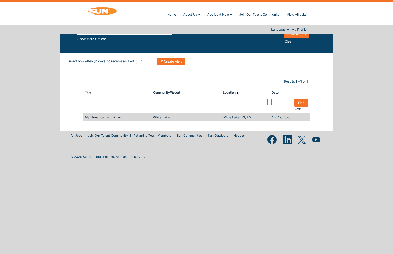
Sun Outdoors (218, 135)
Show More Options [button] (91, 39)
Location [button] (230, 92)
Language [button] (279, 29)
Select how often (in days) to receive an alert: (101, 61)
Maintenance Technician (103, 117)
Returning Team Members (152, 135)
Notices (239, 135)
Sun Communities (189, 135)
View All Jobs (297, 14)
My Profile (299, 29)
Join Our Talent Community (259, 14)
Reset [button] (298, 109)
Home (171, 14)
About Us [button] (190, 14)
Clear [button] (288, 41)
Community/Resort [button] (166, 92)
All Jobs (76, 135)
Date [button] (275, 92)
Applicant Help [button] (218, 14)
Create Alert (172, 61)
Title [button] (88, 92)
